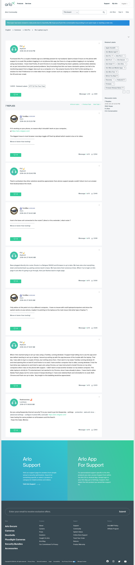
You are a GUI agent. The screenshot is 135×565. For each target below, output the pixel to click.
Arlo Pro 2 (119, 56)
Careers (42, 529)
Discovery (109, 80)
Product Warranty (79, 544)
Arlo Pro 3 (109, 60)
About (41, 526)
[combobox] (93, 12)
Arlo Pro (27, 30)
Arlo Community (11, 12)
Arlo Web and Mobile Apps (114, 68)
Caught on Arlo (44, 538)
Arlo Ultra (121, 64)
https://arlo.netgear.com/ (21, 131)
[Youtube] (125, 561)
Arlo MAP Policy (112, 526)
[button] (99, 43)
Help (127, 12)
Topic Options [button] (128, 37)
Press (41, 532)
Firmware (108, 84)
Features (120, 80)
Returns (76, 541)
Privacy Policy (31, 561)
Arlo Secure (121, 60)
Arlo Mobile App (111, 52)
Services (28, 3)
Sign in (120, 12)
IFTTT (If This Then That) (37, 86)
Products (20, 3)
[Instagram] (113, 561)
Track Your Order (79, 538)
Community (77, 529)
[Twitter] (119, 561)
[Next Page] (128, 91)
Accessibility (56, 561)
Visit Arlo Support (29, 484)
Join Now (113, 12)
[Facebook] (107, 561)
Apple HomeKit (110, 48)
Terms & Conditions (42, 561)
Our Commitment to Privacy (48, 544)
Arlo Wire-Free (110, 72)
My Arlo (114, 3)
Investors (42, 535)
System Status (78, 532)
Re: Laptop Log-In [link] (41, 30)
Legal (50, 561)
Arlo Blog (42, 541)
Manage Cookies (82, 561)
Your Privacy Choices (67, 561)
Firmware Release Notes (113, 88)
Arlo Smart (109, 64)
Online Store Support (80, 535)
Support (106, 3)
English (8, 30)
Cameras (17, 30)
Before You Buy (111, 76)
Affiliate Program (113, 529)
